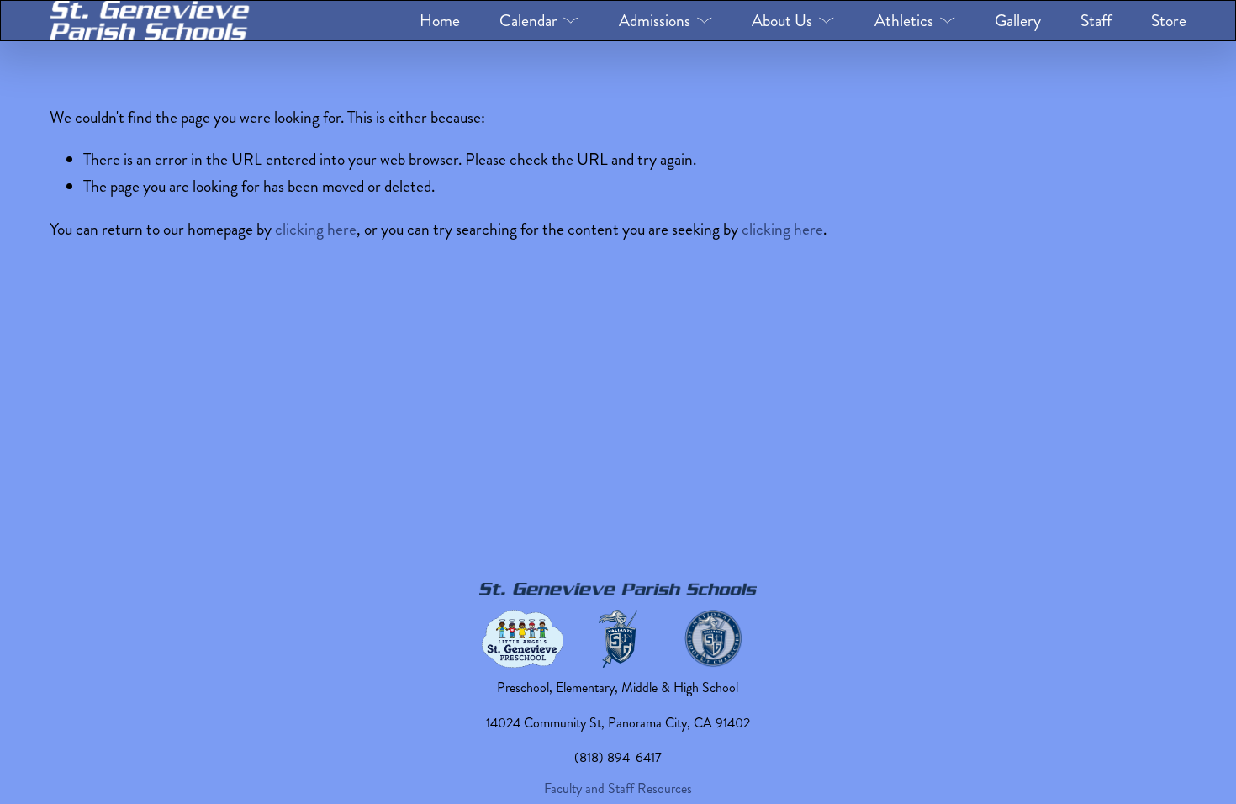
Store (1168, 20)
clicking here (316, 229)
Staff (1096, 20)
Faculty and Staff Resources (618, 788)
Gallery (1018, 20)
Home (440, 20)
